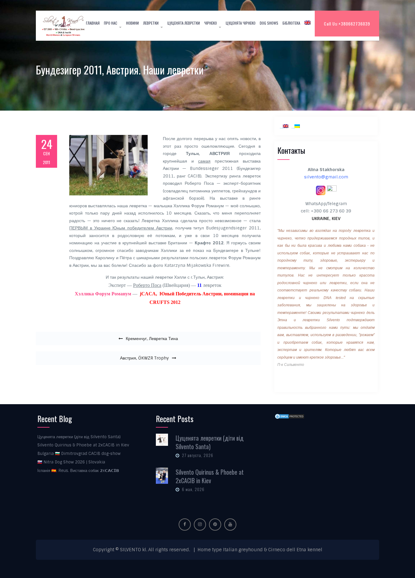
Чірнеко (210, 23)
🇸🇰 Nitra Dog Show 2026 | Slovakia (71, 462)
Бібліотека (291, 23)
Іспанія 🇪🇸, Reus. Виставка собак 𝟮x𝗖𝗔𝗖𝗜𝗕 (78, 470)
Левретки (151, 23)
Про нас (110, 23)
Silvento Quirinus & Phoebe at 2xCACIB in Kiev (83, 445)
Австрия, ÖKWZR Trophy (144, 358)
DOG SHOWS (269, 23)
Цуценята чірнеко (241, 23)
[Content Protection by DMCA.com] (289, 416)
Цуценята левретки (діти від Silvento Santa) (79, 436)
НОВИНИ (132, 23)
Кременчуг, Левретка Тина (152, 338)
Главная (93, 23)
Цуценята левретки (183, 23)
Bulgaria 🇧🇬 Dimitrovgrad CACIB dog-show (79, 453)
